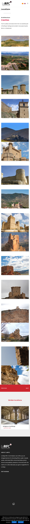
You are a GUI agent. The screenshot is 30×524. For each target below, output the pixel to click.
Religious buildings (9, 426)
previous (4, 388)
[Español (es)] (22, 3)
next (27, 388)
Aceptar (14, 522)
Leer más (21, 522)
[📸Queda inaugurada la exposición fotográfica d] (14, 488)
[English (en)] (25, 3)
